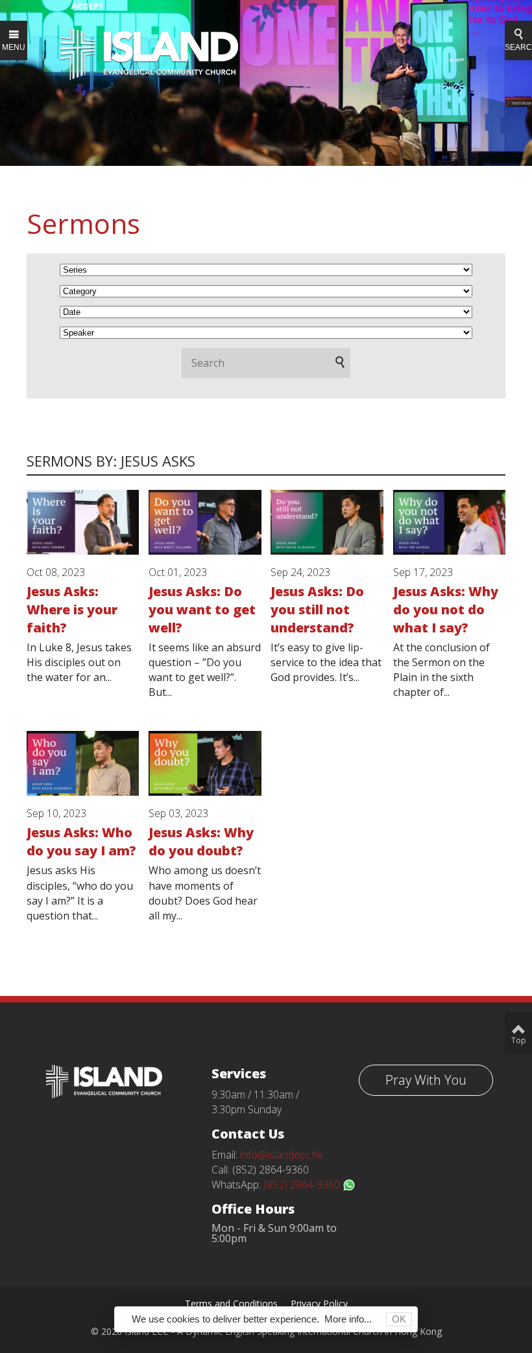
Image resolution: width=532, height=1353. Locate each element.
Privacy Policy (319, 1303)
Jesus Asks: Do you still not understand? (317, 609)
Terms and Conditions (231, 1303)
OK (399, 1318)
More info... (348, 1318)
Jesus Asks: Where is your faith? (72, 609)
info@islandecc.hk (281, 1155)
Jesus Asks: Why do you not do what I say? (445, 609)
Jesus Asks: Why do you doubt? (201, 841)
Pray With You (425, 1080)
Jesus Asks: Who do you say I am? (81, 841)
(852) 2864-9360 (303, 1184)
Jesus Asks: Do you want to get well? (202, 609)
